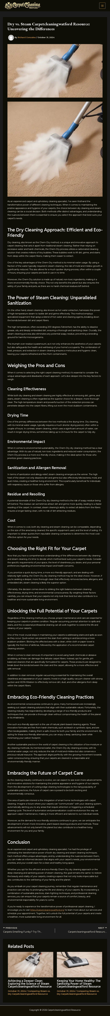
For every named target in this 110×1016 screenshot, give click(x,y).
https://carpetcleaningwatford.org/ (47, 910)
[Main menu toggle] (102, 6)
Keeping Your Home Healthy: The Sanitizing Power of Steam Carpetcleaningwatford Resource (79, 983)
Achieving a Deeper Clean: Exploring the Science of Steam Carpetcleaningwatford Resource (30, 983)
